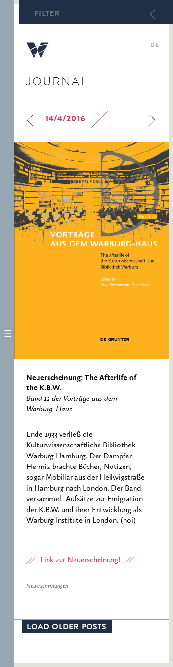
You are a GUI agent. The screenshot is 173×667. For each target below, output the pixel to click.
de (154, 45)
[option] (91, 251)
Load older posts (67, 628)
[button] (7, 333)
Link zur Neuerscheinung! (80, 560)
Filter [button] (47, 14)
